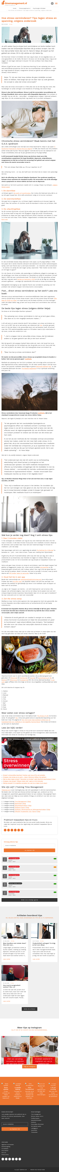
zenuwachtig (44, 567)
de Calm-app (17, 581)
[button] (15, 1050)
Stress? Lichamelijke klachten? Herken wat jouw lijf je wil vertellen (24, 775)
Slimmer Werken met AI (37, 1116)
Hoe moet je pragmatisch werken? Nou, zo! (11, 986)
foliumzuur (13, 680)
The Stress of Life (42, 716)
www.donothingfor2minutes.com (31, 579)
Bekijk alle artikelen (29, 1009)
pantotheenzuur (43, 678)
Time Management (20, 801)
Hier (16, 718)
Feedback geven (35, 1118)
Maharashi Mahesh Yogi (43, 366)
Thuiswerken (34, 1132)
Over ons (4, 1152)
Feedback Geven (19, 807)
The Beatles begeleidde (29, 368)
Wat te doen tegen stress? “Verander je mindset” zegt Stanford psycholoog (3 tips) (29, 779)
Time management (36, 1114)
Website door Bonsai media (37, 1169)
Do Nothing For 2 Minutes (45, 550)
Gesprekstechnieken (20, 805)
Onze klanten (5, 1150)
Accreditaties (5, 1148)
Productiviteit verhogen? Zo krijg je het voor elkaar (44, 944)
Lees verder (6, 959)
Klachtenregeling (6, 1146)
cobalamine (24, 680)
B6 (50, 678)
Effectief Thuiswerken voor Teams (25, 811)
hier (41, 325)
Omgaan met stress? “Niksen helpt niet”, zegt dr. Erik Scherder (23, 781)
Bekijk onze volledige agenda (29, 900)
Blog (29, 801)
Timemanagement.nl (24, 8)
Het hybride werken (36, 1126)
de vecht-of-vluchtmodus (22, 193)
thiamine (13, 678)
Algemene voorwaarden (8, 1144)
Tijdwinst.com (6, 790)
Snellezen (33, 1122)
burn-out (5, 219)
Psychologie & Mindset (39, 8)
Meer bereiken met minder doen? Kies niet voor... (14, 944)
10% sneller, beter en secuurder (19, 573)
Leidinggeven (34, 1128)
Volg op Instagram (29, 1066)
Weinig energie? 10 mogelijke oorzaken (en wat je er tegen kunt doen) (25, 783)
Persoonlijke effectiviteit (37, 1124)
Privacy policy (5, 1154)
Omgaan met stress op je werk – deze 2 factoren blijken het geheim (24, 777)
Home (14, 8)
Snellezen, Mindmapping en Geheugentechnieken (30, 809)
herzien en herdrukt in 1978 (26, 279)
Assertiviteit (18, 803)
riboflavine (23, 678)
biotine (4, 680)
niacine (32, 678)
